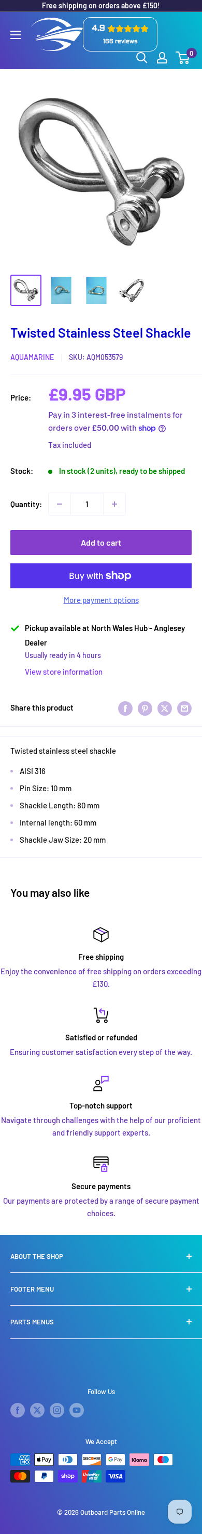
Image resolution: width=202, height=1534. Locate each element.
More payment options (101, 599)
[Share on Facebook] (125, 707)
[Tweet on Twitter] (164, 707)
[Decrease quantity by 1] (59, 504)
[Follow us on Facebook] (17, 1410)
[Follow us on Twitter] (37, 1410)
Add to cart (101, 542)
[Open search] (142, 57)
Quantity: (26, 504)
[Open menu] (15, 35)
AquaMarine (32, 357)
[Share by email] (184, 707)
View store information (64, 671)
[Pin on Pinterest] (145, 707)
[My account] (162, 57)
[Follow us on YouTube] (76, 1410)
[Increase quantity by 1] (114, 504)
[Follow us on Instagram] (57, 1410)
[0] (183, 57)
